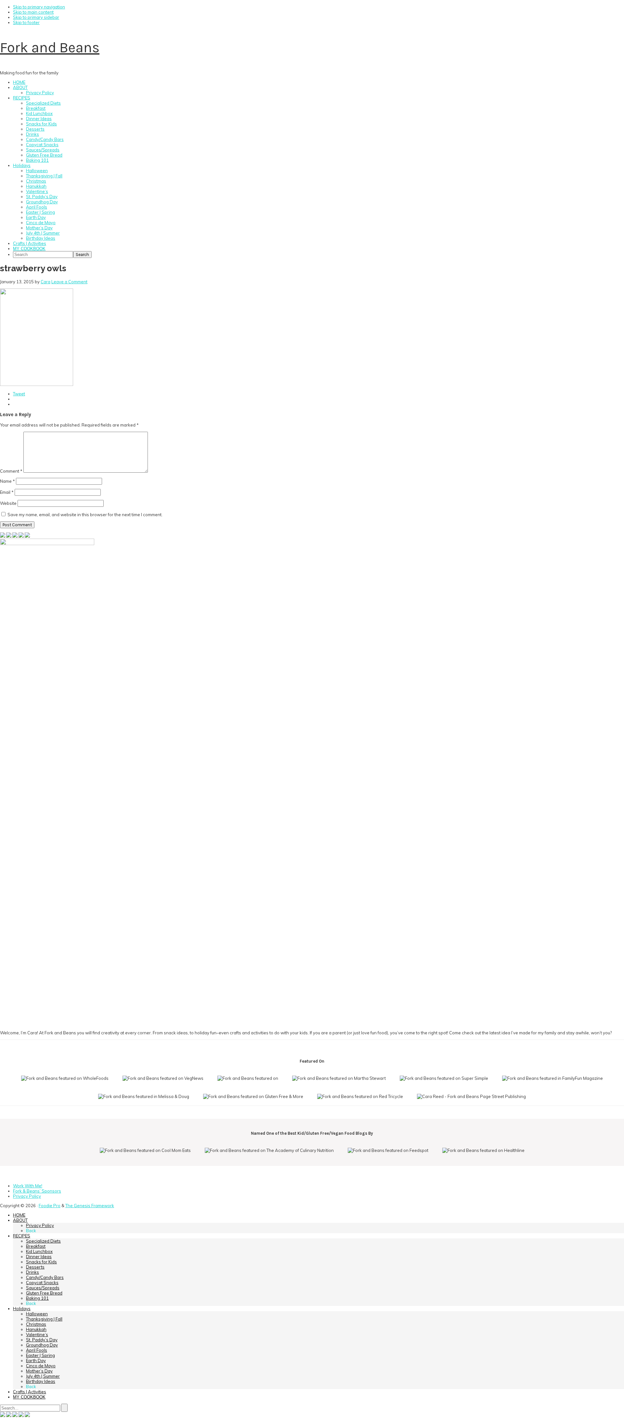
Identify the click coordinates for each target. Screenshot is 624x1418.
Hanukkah (36, 1329)
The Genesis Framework (89, 1205)
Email (7, 492)
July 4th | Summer (43, 1376)
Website (8, 503)
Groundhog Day (42, 1345)
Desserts (35, 1267)
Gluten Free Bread (44, 1293)
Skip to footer (26, 22)
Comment (11, 471)
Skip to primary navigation (39, 6)
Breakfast (36, 1246)
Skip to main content (33, 12)
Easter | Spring (40, 1355)
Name (7, 481)
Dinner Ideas (39, 1256)
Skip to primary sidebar (36, 17)
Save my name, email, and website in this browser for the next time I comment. (84, 514)
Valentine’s (37, 1334)
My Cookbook (29, 1397)
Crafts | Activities (29, 1391)
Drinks (32, 1272)
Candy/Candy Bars (45, 1277)
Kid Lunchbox (39, 1251)
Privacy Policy (40, 1225)
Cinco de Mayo (41, 1365)
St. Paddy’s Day (42, 1339)
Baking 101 (37, 1298)
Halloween (37, 1313)
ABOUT (20, 1220)
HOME (19, 1215)
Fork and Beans (49, 47)
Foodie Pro (49, 1205)
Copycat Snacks (42, 1282)
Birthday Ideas (40, 1381)
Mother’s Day (39, 1370)
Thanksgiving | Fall (44, 1319)
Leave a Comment (69, 281)
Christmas (36, 1324)
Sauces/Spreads (42, 1287)
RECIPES (21, 1235)
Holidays (22, 1308)
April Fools (36, 1350)
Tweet (19, 393)
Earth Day (36, 1360)
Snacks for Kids (41, 1261)
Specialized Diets (43, 1241)
